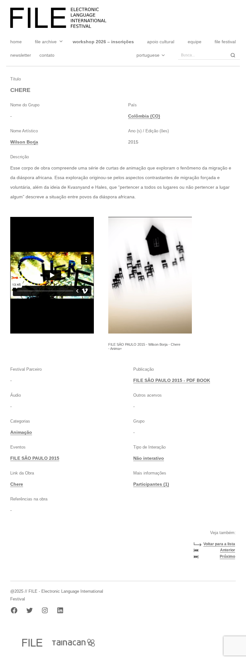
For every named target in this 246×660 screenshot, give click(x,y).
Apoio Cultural (160, 41)
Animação (21, 432)
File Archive (46, 41)
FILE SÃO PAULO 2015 (34, 458)
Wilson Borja (24, 141)
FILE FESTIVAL (225, 41)
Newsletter (20, 55)
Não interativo (148, 458)
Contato (46, 55)
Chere (16, 484)
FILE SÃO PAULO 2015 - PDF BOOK (171, 380)
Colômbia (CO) (144, 116)
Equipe (194, 41)
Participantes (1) (151, 484)
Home (16, 41)
